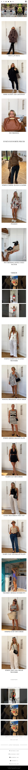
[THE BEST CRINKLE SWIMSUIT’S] (14, 575)
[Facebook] (10, 1)
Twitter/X (14, 750)
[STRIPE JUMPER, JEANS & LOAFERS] (14, 167)
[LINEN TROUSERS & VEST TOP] (14, 497)
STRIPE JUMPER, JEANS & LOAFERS (14, 185)
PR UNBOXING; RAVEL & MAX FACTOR (14, 263)
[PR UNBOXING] (14, 115)
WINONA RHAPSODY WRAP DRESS (14, 399)
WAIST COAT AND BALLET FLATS (14, 554)
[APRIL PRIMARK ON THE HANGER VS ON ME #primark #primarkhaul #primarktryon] (14, 310)
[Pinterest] (6, 1)
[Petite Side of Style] (14, 9)
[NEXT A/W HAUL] (14, 37)
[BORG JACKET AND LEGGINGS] (14, 76)
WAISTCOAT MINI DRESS (14, 477)
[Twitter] (1, 1)
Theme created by (14, 768)
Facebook (14, 757)
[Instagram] (3, 1)
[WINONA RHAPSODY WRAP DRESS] (14, 381)
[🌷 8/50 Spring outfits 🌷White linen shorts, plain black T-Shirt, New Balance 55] (14, 296)
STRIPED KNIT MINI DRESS (14, 632)
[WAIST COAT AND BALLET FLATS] (14, 536)
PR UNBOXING (14, 133)
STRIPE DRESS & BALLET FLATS (14, 438)
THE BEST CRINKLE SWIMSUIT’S (14, 593)
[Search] (13, 1)
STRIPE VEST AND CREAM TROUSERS (14, 671)
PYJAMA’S (14, 224)
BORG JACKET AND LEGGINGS (14, 94)
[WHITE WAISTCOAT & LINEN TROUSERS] (14, 341)
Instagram (14, 754)
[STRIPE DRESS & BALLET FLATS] (14, 420)
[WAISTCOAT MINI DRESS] (14, 459)
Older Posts (14, 679)
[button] (26, 1)
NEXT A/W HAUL (14, 56)
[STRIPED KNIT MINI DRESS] (14, 613)
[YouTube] (8, 1)
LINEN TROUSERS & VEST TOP (14, 515)
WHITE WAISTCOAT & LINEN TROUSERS (14, 360)
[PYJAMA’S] (14, 206)
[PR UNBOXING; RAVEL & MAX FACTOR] (14, 244)
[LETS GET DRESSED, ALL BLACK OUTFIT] (14, 696)
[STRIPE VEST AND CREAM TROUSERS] (14, 652)
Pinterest (14, 760)
